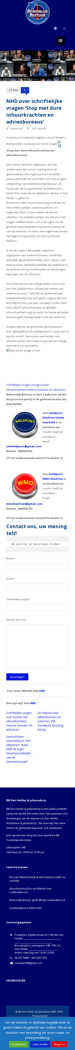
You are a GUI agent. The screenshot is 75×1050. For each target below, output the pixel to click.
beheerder (16, 128)
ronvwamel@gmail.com (28, 963)
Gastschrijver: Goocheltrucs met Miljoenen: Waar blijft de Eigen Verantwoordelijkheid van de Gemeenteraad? (20, 749)
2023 (34, 128)
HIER (42, 691)
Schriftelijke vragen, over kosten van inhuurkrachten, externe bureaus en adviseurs (19, 721)
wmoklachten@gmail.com (24, 504)
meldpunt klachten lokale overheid (53, 417)
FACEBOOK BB (15, 980)
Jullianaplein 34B (16, 847)
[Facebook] (55, 28)
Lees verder (40, 1044)
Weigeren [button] (59, 1044)
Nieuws (42, 128)
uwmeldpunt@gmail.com (23, 446)
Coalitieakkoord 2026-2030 (25, 908)
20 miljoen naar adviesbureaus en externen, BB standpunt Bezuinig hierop (50, 721)
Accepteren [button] (18, 1044)
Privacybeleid (40, 1015)
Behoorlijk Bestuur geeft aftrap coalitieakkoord (37, 900)
